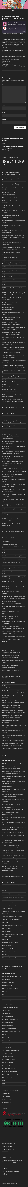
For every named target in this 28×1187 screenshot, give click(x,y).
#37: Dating (5, 992)
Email (4, 112)
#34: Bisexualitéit (6, 1001)
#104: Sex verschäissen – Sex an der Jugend (13, 636)
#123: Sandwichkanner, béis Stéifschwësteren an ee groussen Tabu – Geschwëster (13, 546)
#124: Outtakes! (6, 541)
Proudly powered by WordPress (9, 1183)
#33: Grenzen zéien (7, 1004)
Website (4, 119)
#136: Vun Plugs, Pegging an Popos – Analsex (14, 471)
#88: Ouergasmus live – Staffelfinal (11, 763)
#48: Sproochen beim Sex (9, 945)
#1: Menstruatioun (7, 1102)
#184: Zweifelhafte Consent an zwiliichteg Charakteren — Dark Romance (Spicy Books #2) (13, 237)
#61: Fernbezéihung (7, 902)
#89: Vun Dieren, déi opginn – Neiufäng (12, 748)
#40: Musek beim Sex (8, 982)
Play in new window (13, 33)
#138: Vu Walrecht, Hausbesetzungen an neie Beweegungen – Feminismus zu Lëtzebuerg (12, 463)
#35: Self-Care (6, 998)
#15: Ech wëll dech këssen (9, 1059)
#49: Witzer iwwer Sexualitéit (10, 942)
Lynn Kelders (16, 1171)
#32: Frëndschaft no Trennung (10, 1007)
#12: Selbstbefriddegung (8, 1068)
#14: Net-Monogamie (7, 1062)
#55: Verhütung (6, 922)
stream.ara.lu (5, 1150)
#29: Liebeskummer (7, 1016)
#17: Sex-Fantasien (7, 1053)
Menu (14, 10)
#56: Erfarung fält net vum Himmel (11, 919)
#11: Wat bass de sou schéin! (9, 1071)
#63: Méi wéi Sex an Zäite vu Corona (11, 894)
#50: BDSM (5, 939)
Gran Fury (4, 62)
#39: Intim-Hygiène (7, 985)
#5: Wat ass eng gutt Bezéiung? (10, 1090)
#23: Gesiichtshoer (7, 1034)
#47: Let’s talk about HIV (8, 948)
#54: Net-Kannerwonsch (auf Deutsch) (12, 925)
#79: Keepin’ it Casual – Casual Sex (11, 804)
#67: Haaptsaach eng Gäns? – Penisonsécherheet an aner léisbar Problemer (11, 861)
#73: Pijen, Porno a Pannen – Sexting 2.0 (12, 832)
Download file (5, 33)
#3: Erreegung (6, 1096)
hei (21, 65)
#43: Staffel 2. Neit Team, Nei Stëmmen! (12, 961)
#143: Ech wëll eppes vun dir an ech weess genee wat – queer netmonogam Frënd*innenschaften (13, 436)
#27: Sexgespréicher (7, 1022)
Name (4, 105)
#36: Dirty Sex (6, 995)
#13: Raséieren (6, 1065)
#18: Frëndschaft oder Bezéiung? (10, 1050)
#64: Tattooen (6, 891)
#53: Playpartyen (6, 928)
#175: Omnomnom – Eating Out (10, 280)
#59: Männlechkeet (7, 908)
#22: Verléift (5, 1038)
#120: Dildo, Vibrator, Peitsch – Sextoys (12, 559)
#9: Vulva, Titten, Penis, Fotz (9, 1078)
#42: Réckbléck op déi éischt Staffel (11, 976)
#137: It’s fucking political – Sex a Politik (12, 468)
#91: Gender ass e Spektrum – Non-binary (13, 740)
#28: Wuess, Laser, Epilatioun (10, 1019)
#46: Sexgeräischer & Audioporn (10, 951)
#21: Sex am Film (6, 1041)
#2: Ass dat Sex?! (6, 1099)
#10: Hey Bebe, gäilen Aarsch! (10, 1074)
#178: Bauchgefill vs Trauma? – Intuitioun (13, 267)
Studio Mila (5, 1174)
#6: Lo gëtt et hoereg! (8, 1087)
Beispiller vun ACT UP (7, 61)
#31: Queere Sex (6, 1010)
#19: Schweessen (6, 1047)
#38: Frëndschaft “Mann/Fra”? (10, 988)
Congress (19, 56)
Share (23, 31)
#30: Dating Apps (6, 1013)
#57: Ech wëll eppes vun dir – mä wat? (12, 916)
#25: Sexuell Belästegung (9, 1028)
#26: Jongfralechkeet (7, 1025)
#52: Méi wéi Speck (7, 931)
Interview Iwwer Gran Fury (8, 64)
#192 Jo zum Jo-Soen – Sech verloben (12, 197)
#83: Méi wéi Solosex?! (8, 786)
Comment (4, 84)
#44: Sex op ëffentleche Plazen (10, 958)
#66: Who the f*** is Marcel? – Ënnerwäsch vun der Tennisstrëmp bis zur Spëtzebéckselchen (13, 868)
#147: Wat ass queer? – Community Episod (13, 417)
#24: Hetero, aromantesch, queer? (11, 1031)
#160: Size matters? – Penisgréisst (11, 352)
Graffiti (14, 1162)
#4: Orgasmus (6, 1093)
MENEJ (19, 1160)
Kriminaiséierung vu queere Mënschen (10, 59)
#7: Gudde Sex (6, 1084)
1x (11, 29)
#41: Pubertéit (6, 979)
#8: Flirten (5, 1081)
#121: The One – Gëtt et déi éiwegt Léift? (12, 556)
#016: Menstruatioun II (8, 1056)
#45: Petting (5, 955)
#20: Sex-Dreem (6, 1044)
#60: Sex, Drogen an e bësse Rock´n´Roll (12, 905)
